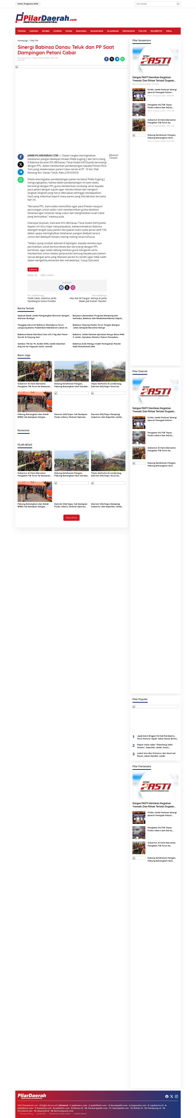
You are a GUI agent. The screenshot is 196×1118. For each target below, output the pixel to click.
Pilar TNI (21, 60)
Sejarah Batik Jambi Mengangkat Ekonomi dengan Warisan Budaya (43, 317)
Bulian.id (138, 1108)
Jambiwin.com (62, 1108)
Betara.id (78, 1108)
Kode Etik (41, 1113)
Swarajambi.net (120, 1108)
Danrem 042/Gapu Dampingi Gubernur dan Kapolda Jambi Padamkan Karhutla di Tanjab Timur (106, 415)
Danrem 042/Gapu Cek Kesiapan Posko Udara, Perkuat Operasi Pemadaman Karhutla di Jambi (70, 415)
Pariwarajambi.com (97, 1108)
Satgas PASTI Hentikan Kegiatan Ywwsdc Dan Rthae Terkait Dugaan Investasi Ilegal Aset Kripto (153, 79)
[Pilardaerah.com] (46, 17)
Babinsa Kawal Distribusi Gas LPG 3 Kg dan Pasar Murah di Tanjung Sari (43, 335)
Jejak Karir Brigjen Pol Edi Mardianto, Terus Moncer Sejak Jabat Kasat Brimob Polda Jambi (157, 737)
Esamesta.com (44, 1108)
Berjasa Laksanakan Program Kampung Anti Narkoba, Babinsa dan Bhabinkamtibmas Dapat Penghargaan (97, 317)
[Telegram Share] (117, 59)
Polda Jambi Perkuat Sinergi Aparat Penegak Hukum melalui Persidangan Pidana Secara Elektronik (162, 91)
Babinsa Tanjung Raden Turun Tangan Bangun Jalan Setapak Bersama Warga (96, 326)
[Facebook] (61, 287)
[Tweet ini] (111, 59)
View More (71, 517)
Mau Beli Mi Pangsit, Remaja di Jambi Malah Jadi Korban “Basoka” (88, 298)
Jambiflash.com (98, 1105)
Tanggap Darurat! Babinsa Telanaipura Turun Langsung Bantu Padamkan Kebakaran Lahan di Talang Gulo (42, 326)
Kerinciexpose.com (63, 1110)
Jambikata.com (25, 1108)
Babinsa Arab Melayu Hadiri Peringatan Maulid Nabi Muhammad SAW (97, 345)
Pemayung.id (154, 1108)
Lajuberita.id (156, 1105)
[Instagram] (72, 287)
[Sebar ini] (106, 59)
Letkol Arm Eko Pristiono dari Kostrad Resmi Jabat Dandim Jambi (156, 754)
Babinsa (33, 269)
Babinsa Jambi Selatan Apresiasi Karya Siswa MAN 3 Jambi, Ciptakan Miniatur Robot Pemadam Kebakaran (98, 335)
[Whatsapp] (122, 59)
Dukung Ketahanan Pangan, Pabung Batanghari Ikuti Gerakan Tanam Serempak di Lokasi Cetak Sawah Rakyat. (71, 385)
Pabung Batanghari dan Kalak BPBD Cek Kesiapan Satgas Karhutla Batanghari (33, 415)
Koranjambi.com (119, 1105)
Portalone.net (25, 1110)
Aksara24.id (43, 1110)
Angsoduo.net (138, 1105)
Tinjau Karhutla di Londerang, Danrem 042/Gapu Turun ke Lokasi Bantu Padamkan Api (106, 385)
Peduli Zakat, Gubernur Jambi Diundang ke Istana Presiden (42, 298)
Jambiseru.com (79, 1105)
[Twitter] (67, 287)
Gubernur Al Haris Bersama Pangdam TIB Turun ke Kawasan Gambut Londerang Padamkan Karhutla (34, 385)
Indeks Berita (80, 1113)
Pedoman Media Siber (60, 1113)
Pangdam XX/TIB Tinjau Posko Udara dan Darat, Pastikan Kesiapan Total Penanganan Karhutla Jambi (162, 106)
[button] (178, 3)
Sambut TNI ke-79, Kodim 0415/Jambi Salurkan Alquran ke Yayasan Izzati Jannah (41, 345)
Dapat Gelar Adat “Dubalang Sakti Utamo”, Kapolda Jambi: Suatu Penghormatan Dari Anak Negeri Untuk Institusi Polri (156, 746)
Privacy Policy (26, 1113)
